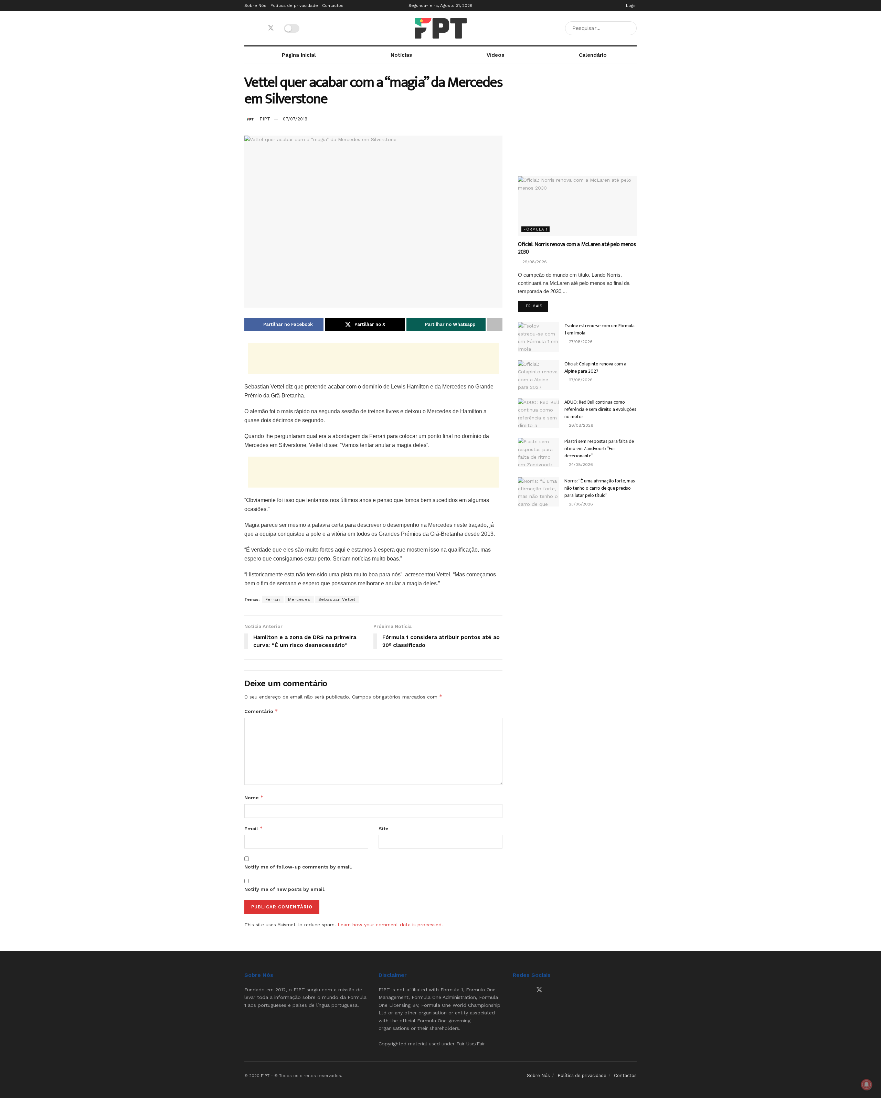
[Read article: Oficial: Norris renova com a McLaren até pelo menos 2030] (577, 206)
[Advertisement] (373, 358)
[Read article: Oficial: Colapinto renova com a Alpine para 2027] (538, 375)
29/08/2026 (534, 261)
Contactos (332, 5)
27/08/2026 (580, 341)
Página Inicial (299, 55)
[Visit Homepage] (441, 28)
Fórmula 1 (535, 229)
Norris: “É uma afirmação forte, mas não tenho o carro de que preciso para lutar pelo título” (599, 488)
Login (631, 5)
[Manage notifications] (866, 1084)
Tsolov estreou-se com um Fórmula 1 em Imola (599, 329)
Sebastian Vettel (336, 599)
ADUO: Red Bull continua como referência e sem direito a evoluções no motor (600, 409)
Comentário (261, 711)
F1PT (264, 118)
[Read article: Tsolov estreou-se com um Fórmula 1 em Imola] (538, 337)
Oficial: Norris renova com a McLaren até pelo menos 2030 (577, 248)
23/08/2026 (580, 504)
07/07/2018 (295, 118)
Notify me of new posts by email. (285, 889)
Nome (254, 797)
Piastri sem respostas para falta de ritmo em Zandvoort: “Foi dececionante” (599, 448)
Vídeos (495, 55)
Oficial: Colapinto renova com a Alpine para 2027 (595, 367)
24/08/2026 (580, 464)
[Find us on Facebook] (246, 28)
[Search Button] (630, 28)
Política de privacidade (294, 5)
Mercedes (299, 599)
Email (253, 828)
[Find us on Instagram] (258, 28)
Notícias (401, 55)
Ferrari (272, 599)
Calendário (593, 55)
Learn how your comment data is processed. (390, 924)
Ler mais (535, 305)
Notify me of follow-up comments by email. (298, 867)
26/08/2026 (580, 425)
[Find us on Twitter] (271, 28)
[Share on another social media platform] (494, 324)
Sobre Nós (255, 5)
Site (384, 828)
